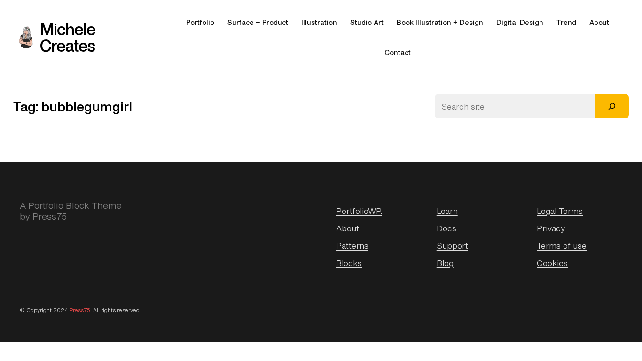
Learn (447, 210)
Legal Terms (560, 210)
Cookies (552, 263)
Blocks (349, 263)
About (347, 228)
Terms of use (562, 245)
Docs (446, 228)
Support (452, 245)
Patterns (352, 245)
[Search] (612, 106)
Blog (445, 263)
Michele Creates (67, 37)
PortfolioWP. (359, 210)
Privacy (551, 228)
